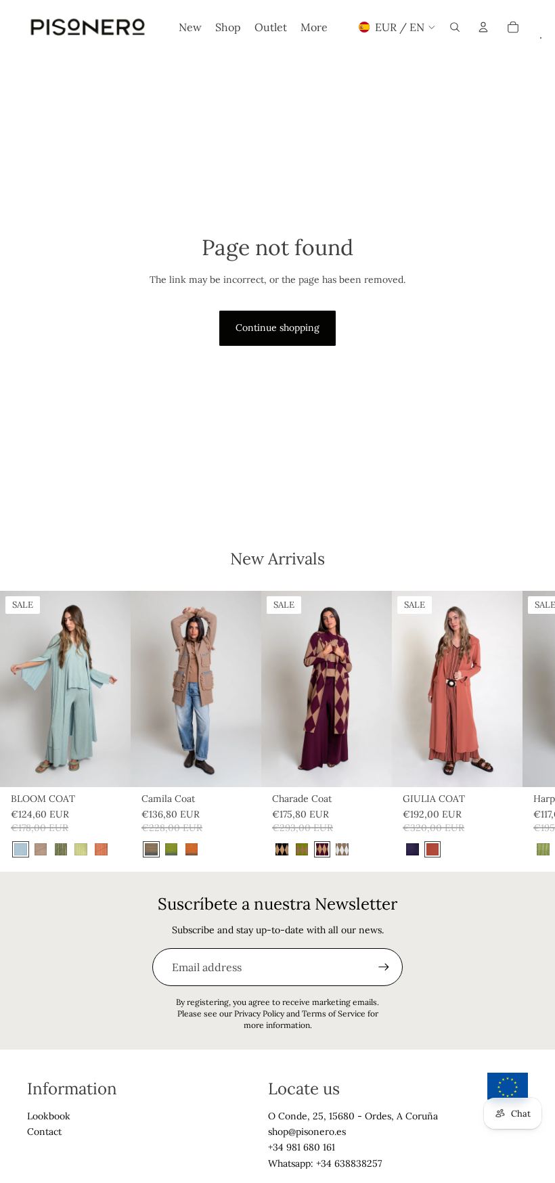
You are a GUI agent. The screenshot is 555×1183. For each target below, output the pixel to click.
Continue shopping (277, 327)
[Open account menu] (483, 27)
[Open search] (455, 27)
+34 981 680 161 (301, 1147)
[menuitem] (314, 27)
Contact (44, 1131)
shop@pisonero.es (307, 1131)
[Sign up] (384, 967)
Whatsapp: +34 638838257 (325, 1163)
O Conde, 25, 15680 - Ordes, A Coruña (353, 1116)
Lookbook (48, 1116)
